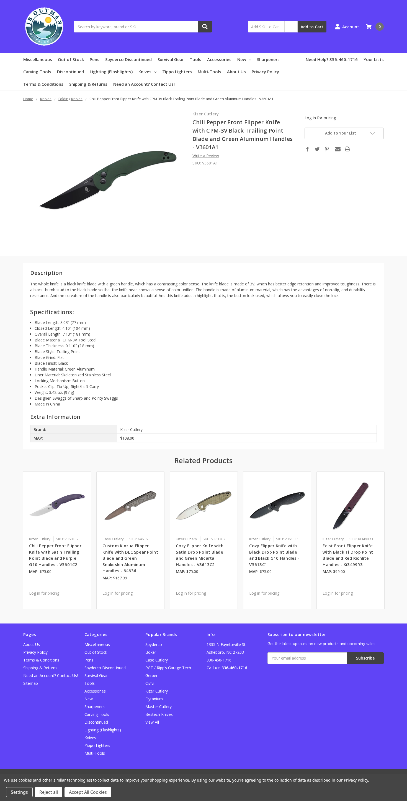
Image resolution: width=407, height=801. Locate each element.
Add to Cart (312, 26)
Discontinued (70, 71)
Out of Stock (71, 59)
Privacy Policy (265, 71)
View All (152, 722)
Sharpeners (268, 59)
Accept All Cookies (88, 792)
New (241, 59)
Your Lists (374, 59)
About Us (236, 71)
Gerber (151, 675)
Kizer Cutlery (156, 691)
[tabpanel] (57, 540)
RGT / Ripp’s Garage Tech (168, 667)
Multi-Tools (209, 71)
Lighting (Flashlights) (111, 71)
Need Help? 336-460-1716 (332, 59)
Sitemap (30, 683)
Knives (144, 71)
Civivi (149, 683)
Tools (195, 59)
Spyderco (153, 644)
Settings (19, 792)
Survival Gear (171, 59)
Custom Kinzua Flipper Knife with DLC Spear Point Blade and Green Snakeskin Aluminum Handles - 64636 (130, 558)
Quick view (57, 505)
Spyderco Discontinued (128, 59)
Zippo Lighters (177, 71)
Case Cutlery (156, 660)
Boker (150, 652)
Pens (94, 59)
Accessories (219, 59)
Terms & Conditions (43, 84)
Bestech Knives (159, 714)
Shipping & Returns (88, 84)
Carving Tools (37, 71)
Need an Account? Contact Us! (144, 84)
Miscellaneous (37, 59)
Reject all (48, 792)
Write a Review (205, 155)
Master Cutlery (158, 706)
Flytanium (154, 698)
